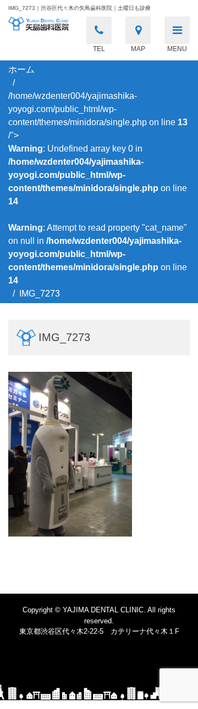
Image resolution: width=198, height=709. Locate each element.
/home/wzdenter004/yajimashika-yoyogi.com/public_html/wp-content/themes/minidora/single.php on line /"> (98, 188)
